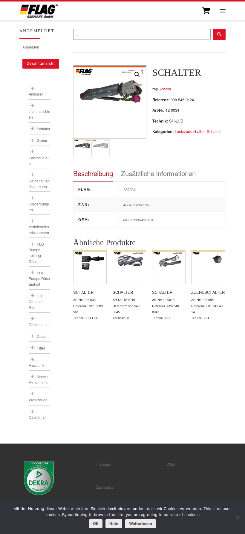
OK (96, 523)
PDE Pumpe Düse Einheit (39, 278)
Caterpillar (37, 417)
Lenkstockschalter (189, 131)
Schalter (214, 131)
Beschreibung (93, 173)
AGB (171, 464)
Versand (165, 89)
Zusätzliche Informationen (158, 173)
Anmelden (30, 46)
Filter (41, 347)
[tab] (93, 173)
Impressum (104, 464)
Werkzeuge (38, 399)
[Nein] (238, 518)
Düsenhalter (39, 324)
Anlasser (36, 93)
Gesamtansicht (41, 63)
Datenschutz (105, 487)
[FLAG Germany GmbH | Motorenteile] (38, 10)
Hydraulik (36, 365)
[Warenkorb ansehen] (205, 11)
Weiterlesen (140, 523)
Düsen (42, 336)
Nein (113, 523)
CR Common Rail (36, 301)
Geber (42, 140)
